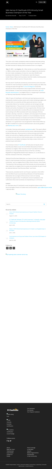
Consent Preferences (29, 466)
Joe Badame (29, 129)
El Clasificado (22, 145)
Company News (32, 15)
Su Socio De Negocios (29, 86)
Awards (29, 451)
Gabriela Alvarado (11, 15)
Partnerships (30, 454)
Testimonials (10, 451)
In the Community (32, 456)
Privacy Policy (32, 464)
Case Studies (10, 452)
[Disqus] (26, 383)
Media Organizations (33, 452)
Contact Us (9, 454)
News (11, 27)
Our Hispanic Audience (33, 411)
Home (7, 27)
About (8, 447)
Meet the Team (11, 449)
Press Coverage (31, 447)
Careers (18, 464)
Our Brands (30, 410)
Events (8, 456)
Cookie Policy (38, 464)
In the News (30, 449)
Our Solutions (31, 408)
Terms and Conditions (25, 464)
